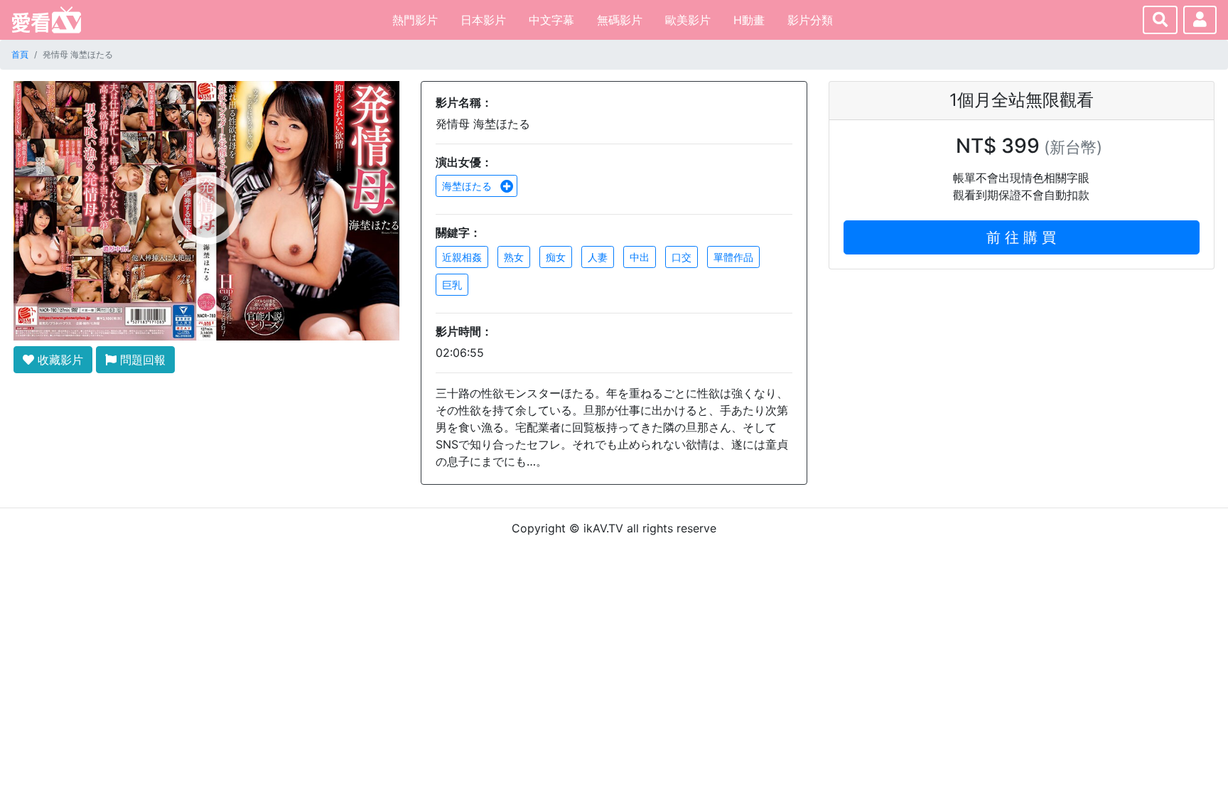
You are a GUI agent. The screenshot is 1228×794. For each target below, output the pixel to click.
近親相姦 (462, 257)
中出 (640, 257)
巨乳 (452, 285)
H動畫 (749, 20)
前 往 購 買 (1021, 237)
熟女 (514, 257)
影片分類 (810, 20)
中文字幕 (551, 20)
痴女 (556, 257)
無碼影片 (619, 20)
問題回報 (141, 360)
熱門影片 (415, 20)
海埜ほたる (468, 186)
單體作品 (733, 257)
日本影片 (483, 20)
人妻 (598, 257)
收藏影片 (58, 360)
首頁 (19, 54)
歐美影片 (688, 20)
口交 (681, 257)
